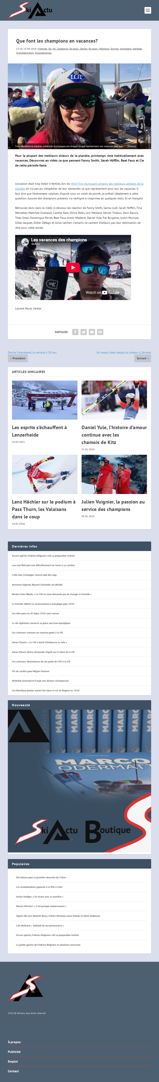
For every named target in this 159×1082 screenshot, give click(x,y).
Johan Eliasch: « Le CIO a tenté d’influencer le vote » (39, 642)
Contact (13, 1071)
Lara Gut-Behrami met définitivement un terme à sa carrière (43, 565)
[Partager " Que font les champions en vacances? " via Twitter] (84, 332)
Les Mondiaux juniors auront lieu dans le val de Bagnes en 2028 (46, 690)
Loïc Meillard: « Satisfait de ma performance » (40, 925)
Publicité (14, 1052)
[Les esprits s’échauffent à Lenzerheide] (44, 400)
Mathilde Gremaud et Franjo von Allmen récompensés (40, 680)
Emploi (13, 1061)
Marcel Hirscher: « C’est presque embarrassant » (41, 906)
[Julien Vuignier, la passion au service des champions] (114, 474)
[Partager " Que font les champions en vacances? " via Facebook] (75, 332)
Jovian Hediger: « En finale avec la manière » (39, 896)
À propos (14, 1042)
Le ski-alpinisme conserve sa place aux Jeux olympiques (41, 623)
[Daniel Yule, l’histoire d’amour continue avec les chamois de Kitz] (114, 400)
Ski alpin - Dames (78, 48)
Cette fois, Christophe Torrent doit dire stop (34, 574)
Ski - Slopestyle (60, 48)
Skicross (114, 48)
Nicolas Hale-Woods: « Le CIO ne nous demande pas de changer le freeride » (52, 594)
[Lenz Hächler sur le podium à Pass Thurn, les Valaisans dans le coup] (44, 474)
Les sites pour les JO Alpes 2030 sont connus (35, 613)
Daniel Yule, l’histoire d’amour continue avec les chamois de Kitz (114, 434)
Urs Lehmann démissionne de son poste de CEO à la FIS (41, 661)
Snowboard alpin (25, 52)
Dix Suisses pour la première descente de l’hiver (41, 877)
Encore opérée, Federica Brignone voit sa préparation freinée (43, 555)
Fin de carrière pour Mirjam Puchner (30, 671)
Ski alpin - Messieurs (98, 48)
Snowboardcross (43, 52)
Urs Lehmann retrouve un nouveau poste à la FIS (37, 632)
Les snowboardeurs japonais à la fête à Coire (39, 886)
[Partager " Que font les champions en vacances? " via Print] (100, 332)
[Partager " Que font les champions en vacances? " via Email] (92, 332)
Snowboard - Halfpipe (131, 48)
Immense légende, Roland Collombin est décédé (37, 584)
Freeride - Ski (45, 48)
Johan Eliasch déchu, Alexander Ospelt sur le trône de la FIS (43, 651)
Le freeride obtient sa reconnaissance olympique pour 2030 (43, 603)
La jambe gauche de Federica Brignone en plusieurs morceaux (48, 944)
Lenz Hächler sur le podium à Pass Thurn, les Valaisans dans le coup (44, 509)
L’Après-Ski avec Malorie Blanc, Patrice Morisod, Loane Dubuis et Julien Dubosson (58, 915)
